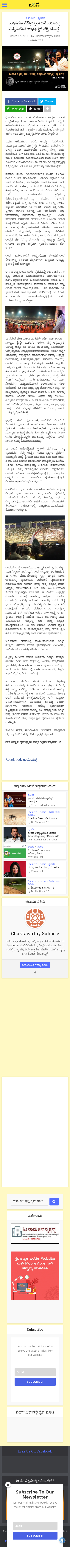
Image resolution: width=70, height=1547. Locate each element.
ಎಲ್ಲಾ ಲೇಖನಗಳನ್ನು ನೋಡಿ (35, 965)
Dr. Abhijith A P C (40, 822)
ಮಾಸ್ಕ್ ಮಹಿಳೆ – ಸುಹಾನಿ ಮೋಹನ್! (44, 867)
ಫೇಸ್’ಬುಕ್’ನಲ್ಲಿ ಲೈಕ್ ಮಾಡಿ (35, 1412)
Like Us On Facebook (35, 1451)
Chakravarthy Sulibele (47, 36)
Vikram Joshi (37, 857)
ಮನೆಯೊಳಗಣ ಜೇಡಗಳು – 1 (41, 887)
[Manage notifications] (62, 1540)
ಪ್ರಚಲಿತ (42, 18)
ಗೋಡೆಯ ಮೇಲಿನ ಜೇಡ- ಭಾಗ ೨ (42, 818)
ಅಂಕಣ (43, 812)
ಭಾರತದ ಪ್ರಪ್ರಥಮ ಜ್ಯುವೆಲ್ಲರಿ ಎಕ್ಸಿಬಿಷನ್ (40, 800)
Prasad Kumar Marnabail (44, 839)
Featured (29, 18)
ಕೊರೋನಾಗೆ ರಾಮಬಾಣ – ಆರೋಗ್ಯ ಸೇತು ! (40, 851)
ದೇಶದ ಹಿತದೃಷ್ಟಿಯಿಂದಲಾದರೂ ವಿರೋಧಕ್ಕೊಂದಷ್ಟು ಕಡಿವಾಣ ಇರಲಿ (44, 834)
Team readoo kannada (43, 805)
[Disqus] (35, 1026)
